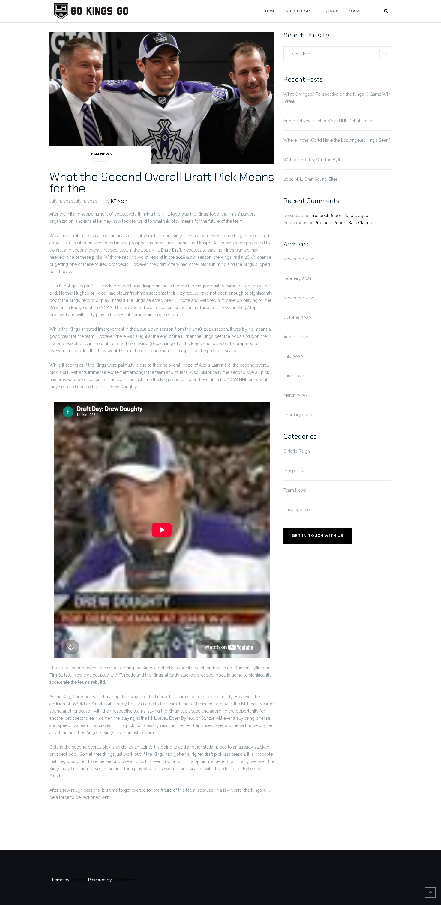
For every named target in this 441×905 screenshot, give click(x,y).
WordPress (124, 879)
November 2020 (300, 298)
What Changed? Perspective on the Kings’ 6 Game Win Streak (337, 98)
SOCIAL (355, 11)
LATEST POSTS (298, 11)
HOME (270, 11)
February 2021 (297, 278)
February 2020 (298, 414)
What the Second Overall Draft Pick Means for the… (162, 182)
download (293, 215)
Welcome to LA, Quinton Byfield (315, 159)
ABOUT (332, 11)
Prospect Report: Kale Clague (339, 215)
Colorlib (79, 879)
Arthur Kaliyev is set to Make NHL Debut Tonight (330, 120)
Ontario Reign (297, 451)
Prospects (293, 470)
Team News (100, 154)
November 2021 (299, 259)
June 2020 (294, 376)
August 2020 (296, 337)
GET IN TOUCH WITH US (317, 536)
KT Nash (119, 201)
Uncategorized (298, 509)
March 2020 (295, 395)
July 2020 (293, 356)
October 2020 (297, 317)
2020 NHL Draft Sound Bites (311, 179)
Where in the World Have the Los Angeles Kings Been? (337, 140)
